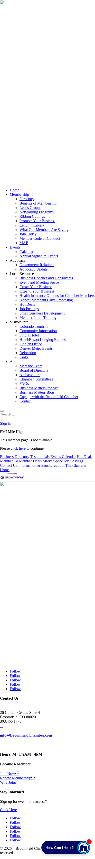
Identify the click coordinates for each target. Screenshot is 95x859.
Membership (19, 194)
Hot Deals (27, 304)
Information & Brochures (37, 465)
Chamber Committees (36, 379)
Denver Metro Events (36, 348)
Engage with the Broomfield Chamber (48, 397)
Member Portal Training (37, 317)
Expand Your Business (36, 291)
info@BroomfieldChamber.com (26, 735)
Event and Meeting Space (39, 282)
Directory (26, 199)
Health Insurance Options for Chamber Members (57, 296)
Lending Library (32, 225)
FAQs (24, 383)
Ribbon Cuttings (32, 216)
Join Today (28, 234)
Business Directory (14, 457)
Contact (25, 401)
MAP (23, 243)
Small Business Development (42, 313)
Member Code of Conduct (39, 238)
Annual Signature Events (38, 256)
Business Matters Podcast (38, 388)
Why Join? (8, 782)
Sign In (5, 423)
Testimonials (39, 457)
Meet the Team (30, 366)
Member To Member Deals (21, 461)
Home (14, 190)
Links (23, 357)
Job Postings (29, 309)
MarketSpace (53, 461)
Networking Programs (36, 212)
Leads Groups (30, 208)
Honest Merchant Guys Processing (46, 300)
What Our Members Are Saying (43, 230)
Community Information (38, 331)
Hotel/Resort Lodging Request (42, 339)
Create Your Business (35, 287)
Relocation (27, 353)
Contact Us (8, 465)
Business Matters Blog (36, 392)
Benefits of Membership (38, 203)
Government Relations (36, 265)
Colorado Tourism (33, 326)
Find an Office (30, 344)
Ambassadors (29, 375)
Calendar (26, 252)
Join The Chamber (72, 465)
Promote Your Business (37, 221)
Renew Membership (15, 778)
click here (18, 448)
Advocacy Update (33, 269)
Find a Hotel (29, 335)
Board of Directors (33, 370)
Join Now (7, 774)
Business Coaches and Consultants (46, 278)
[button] (65, 847)
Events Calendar (63, 457)
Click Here (8, 810)
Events (15, 247)
